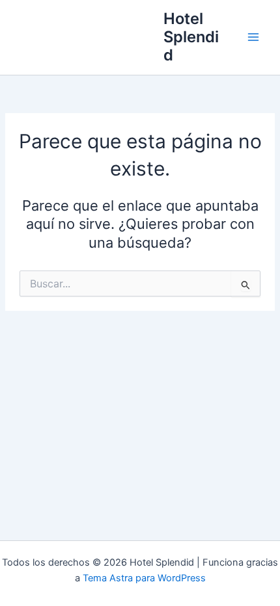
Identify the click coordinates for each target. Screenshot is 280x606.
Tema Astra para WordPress (144, 578)
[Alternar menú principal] (253, 37)
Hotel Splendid (191, 37)
